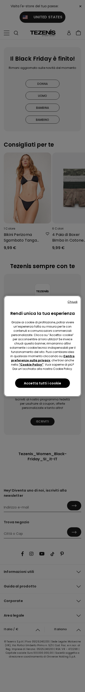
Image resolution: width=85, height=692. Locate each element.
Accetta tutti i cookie (42, 383)
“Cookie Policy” (31, 364)
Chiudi (72, 302)
